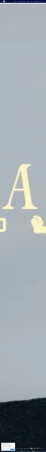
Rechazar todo (8, 449)
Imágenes (24, 1)
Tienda (18, 1)
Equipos (28, 1)
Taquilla (15, 1)
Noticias (21, 1)
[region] (8, 447)
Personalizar (4, 449)
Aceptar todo (12, 449)
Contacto (40, 1)
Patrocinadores (36, 1)
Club (31, 1)
